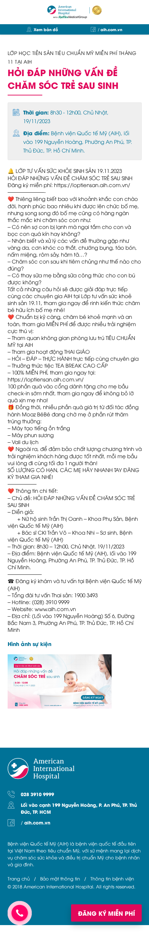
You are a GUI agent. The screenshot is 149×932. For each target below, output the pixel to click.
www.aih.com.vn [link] (55, 608)
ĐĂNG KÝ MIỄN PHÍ (106, 913)
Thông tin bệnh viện (112, 878)
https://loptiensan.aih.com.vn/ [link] (92, 184)
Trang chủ (19, 878)
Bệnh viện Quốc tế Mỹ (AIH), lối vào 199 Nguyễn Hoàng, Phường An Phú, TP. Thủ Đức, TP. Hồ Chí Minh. (77, 141)
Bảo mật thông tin (60, 878)
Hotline (20, 913)
